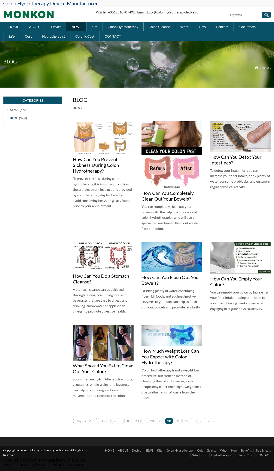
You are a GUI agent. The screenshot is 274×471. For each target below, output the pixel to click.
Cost (28, 36)
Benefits (222, 27)
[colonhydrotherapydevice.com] (28, 17)
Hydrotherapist (53, 36)
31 (178, 421)
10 (128, 421)
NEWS (76, 27)
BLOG (14, 118)
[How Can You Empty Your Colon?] (240, 272)
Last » (210, 421)
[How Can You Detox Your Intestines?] (240, 150)
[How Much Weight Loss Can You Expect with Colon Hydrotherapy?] (171, 344)
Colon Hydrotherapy (123, 27)
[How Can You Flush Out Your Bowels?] (171, 271)
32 (186, 421)
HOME (13, 27)
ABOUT (35, 27)
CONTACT (113, 36)
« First (104, 421)
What (184, 27)
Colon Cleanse (159, 27)
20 (137, 421)
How (202, 27)
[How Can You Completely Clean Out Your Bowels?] (171, 187)
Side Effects (247, 27)
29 (160, 421)
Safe (11, 36)
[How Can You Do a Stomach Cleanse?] (103, 269)
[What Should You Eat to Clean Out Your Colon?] (103, 359)
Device (56, 27)
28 (152, 421)
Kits (94, 27)
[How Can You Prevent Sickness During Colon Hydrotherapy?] (103, 153)
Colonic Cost (84, 36)
